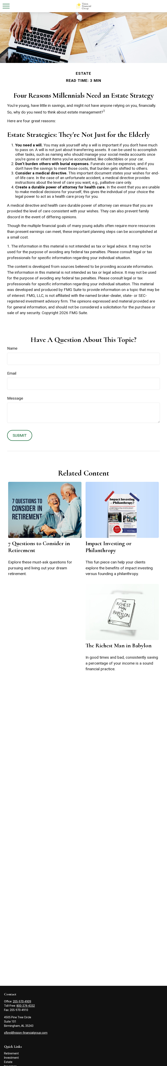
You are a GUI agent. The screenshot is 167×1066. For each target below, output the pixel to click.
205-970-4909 (22, 1001)
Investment (11, 1057)
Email (11, 373)
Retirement (11, 1053)
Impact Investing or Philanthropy (109, 547)
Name (12, 348)
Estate (8, 1062)
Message (15, 398)
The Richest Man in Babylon (119, 645)
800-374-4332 (25, 1005)
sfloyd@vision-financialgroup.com (25, 1032)
